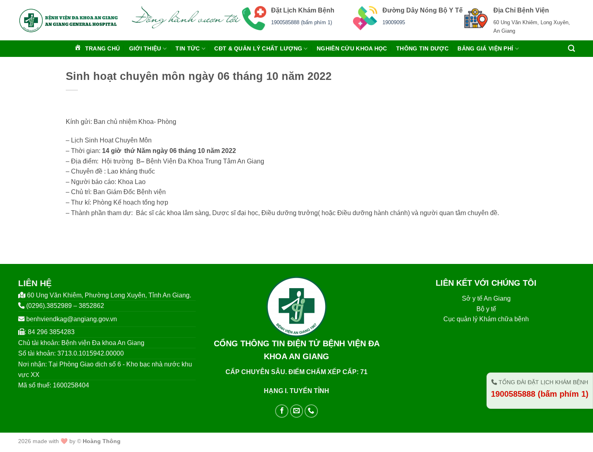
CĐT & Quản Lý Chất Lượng (258, 48)
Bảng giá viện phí (485, 48)
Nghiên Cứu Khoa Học (352, 48)
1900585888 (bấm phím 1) (301, 22)
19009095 (393, 22)
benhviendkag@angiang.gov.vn (71, 319)
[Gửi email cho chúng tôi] (296, 411)
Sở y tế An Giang (486, 298)
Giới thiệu (145, 48)
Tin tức (187, 48)
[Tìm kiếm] (571, 48)
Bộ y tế (486, 309)
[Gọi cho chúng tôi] (311, 411)
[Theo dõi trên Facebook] (281, 411)
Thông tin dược (422, 48)
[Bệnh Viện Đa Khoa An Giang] (68, 20)
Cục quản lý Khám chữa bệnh (486, 319)
